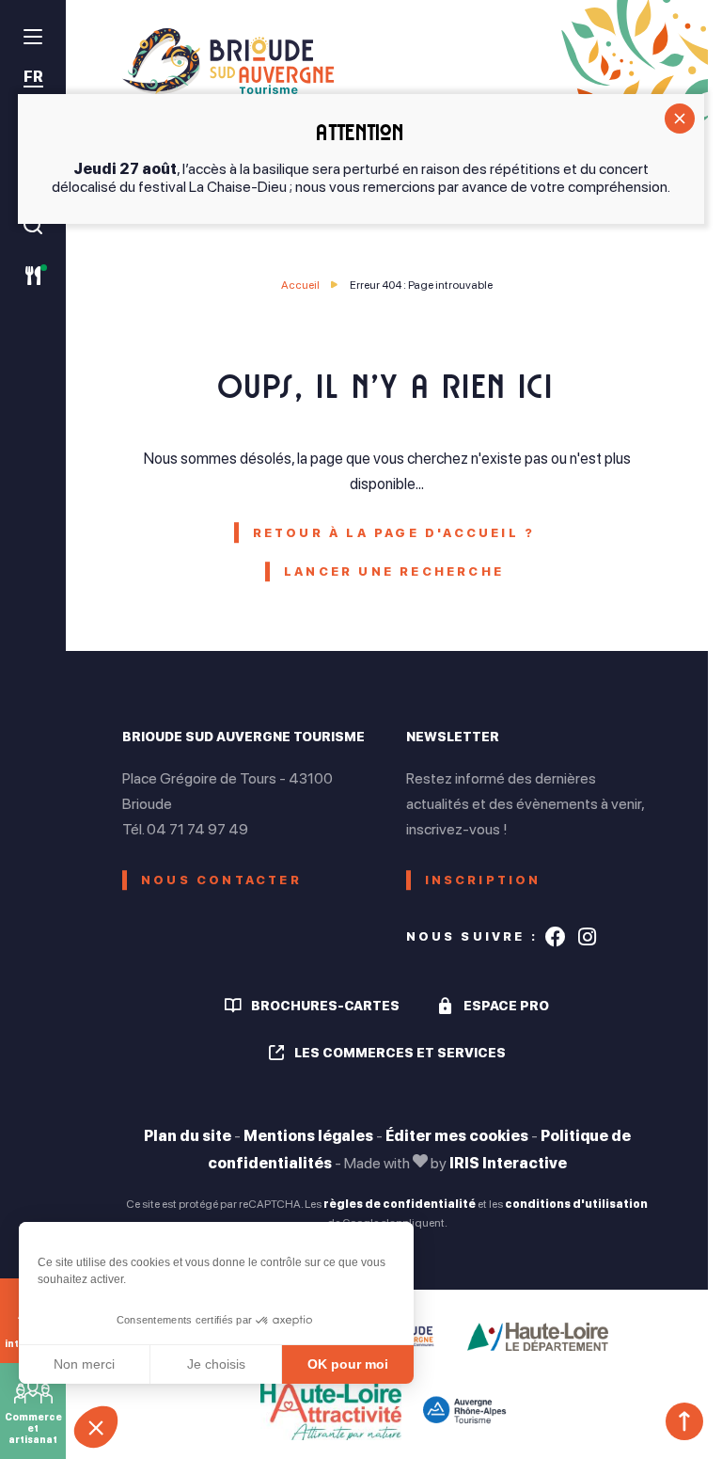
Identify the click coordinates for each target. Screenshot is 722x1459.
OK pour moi (347, 1364)
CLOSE (680, 118)
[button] (95, 1427)
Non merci (84, 1364)
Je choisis (216, 1364)
